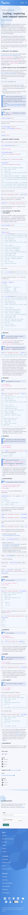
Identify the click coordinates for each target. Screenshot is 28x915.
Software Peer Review (7, 839)
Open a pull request (15, 770)
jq (19, 93)
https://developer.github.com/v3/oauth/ (11, 535)
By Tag (5, 780)
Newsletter (5, 889)
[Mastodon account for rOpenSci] (14, 898)
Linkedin (5, 761)
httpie (18, 85)
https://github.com (7, 547)
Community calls (6, 862)
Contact (4, 851)
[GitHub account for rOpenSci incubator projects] (10, 901)
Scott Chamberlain (7, 20)
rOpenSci (4, 835)
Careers (4, 845)
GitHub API (17, 734)
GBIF (16, 221)
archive (23, 807)
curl (24, 37)
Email (5, 766)
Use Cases (4, 880)
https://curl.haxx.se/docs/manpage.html (10, 55)
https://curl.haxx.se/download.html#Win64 (12, 105)
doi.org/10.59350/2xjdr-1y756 (8, 775)
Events (4, 865)
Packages (4, 876)
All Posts (5, 784)
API (3, 754)
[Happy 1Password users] (22, 901)
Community (5, 856)
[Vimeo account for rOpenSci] (5, 898)
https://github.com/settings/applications (11, 544)
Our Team (4, 842)
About (3, 832)
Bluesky (5, 764)
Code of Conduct (6, 869)
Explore (22, 2)
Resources (5, 873)
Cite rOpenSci (5, 892)
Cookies (4, 911)
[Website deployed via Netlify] (16, 901)
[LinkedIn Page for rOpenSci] (18, 898)
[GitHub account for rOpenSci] (9, 898)
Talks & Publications (7, 883)
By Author (6, 782)
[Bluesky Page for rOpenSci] (23, 898)
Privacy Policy (20, 909)
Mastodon (6, 759)
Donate (4, 848)
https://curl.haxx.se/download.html (8, 73)
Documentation (6, 886)
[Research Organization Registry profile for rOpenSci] (6, 901)
